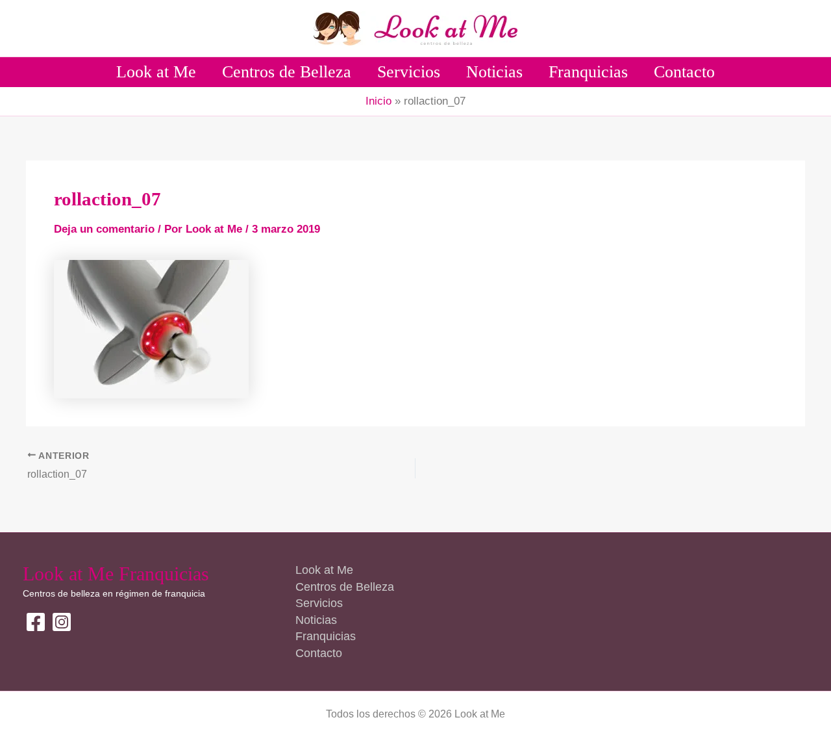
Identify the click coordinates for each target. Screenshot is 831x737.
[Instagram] (62, 622)
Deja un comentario (104, 229)
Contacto (684, 71)
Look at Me (156, 71)
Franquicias (588, 71)
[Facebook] (36, 622)
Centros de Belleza (286, 71)
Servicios (408, 71)
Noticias (494, 71)
